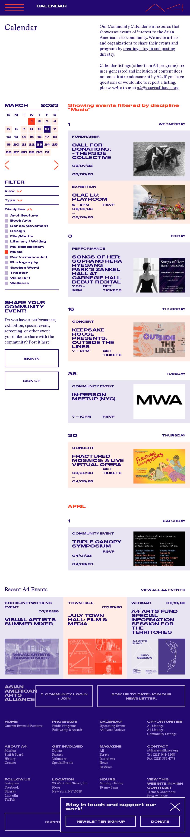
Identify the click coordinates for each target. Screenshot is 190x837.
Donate (57, 750)
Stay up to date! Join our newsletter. (141, 696)
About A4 (16, 746)
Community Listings (162, 734)
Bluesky (10, 791)
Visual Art (20, 278)
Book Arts (20, 220)
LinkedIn (11, 795)
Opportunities (165, 721)
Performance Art (28, 257)
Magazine (111, 746)
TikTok (10, 799)
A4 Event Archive (112, 730)
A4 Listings (155, 730)
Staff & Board (14, 754)
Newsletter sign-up (101, 821)
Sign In (31, 358)
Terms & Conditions (161, 792)
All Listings (155, 726)
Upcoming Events (113, 726)
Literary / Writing (28, 241)
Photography (24, 262)
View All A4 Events (163, 590)
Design (17, 231)
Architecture (24, 215)
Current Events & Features (24, 726)
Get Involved (67, 746)
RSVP (108, 205)
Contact (10, 762)
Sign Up (31, 381)
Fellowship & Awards (67, 730)
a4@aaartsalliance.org (158, 88)
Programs (65, 721)
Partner (57, 754)
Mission (10, 750)
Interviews (107, 759)
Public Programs (64, 726)
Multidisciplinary (27, 246)
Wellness (19, 283)
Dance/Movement (29, 226)
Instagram (12, 783)
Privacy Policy (157, 796)
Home (11, 721)
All (102, 750)
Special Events (62, 762)
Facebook (12, 787)
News (104, 762)
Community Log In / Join (65, 696)
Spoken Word (24, 267)
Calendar (51, 6)
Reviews (106, 767)
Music (16, 252)
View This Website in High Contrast (165, 783)
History (10, 759)
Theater (19, 272)
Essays (104, 754)
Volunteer (59, 759)
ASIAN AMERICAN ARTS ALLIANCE (21, 693)
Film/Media (21, 236)
